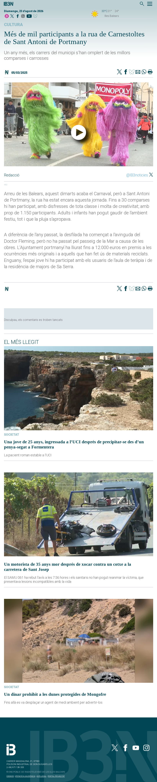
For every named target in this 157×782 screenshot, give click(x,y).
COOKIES (10, 776)
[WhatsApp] (144, 72)
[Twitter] (119, 72)
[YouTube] (29, 16)
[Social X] (12, 16)
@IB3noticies (137, 175)
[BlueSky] (35, 16)
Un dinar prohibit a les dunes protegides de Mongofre (55, 694)
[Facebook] (18, 16)
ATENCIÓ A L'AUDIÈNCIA (25, 776)
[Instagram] (23, 16)
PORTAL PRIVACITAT (56, 776)
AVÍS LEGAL (41, 776)
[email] (138, 72)
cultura (13, 24)
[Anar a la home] (7, 16)
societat (11, 434)
